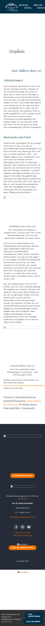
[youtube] (28, 527)
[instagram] (22, 527)
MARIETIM (22, 499)
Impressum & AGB (22, 533)
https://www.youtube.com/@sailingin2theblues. (24, 385)
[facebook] (16, 527)
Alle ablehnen (33, 621)
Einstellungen (6, 621)
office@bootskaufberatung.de (22, 517)
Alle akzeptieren (34, 615)
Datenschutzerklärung (22, 535)
